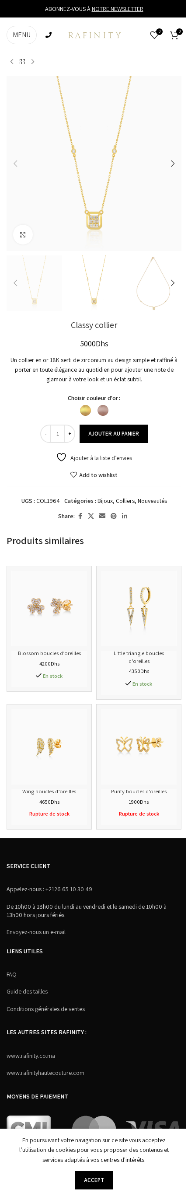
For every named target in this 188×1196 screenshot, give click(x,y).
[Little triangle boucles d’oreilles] (139, 608)
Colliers (125, 501)
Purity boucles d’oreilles (139, 791)
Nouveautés (152, 501)
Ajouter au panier (113, 433)
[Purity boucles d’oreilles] (139, 747)
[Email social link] (102, 516)
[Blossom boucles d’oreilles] (49, 608)
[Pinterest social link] (113, 516)
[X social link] (91, 516)
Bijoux (105, 501)
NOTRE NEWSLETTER (117, 9)
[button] (15, 163)
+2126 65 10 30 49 (68, 889)
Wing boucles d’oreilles (49, 791)
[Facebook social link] (80, 516)
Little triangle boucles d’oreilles (139, 657)
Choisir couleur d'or (93, 398)
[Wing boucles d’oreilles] (49, 747)
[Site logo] (94, 34)
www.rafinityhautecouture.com (45, 1073)
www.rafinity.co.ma (31, 1056)
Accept (94, 1180)
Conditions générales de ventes (46, 1009)
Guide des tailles (27, 991)
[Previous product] (12, 62)
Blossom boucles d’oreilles (49, 653)
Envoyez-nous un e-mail (36, 932)
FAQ (12, 974)
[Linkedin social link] (124, 516)
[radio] (85, 410)
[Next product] (33, 62)
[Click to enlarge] (23, 234)
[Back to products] (22, 62)
